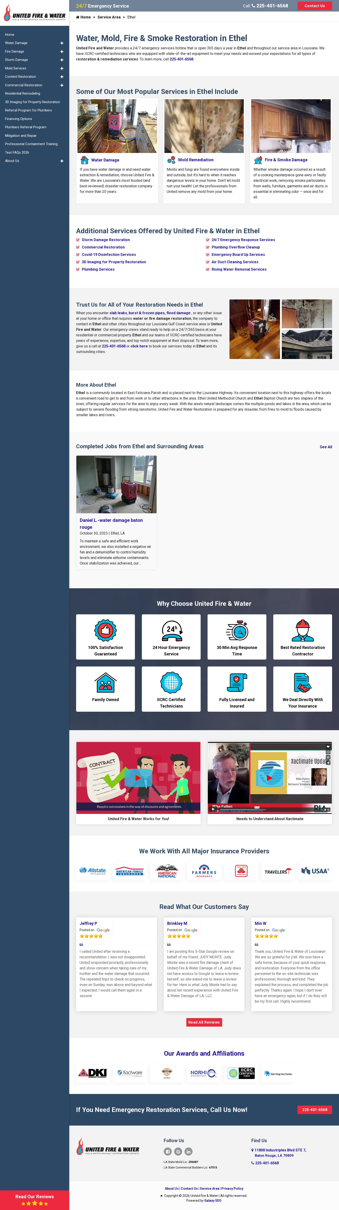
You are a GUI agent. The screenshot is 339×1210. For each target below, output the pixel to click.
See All (326, 447)
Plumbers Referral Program (25, 127)
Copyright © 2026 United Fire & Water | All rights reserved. (205, 1196)
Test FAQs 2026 (17, 152)
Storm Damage (16, 60)
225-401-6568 (271, 6)
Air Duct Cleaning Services (235, 262)
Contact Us (315, 6)
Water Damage (16, 43)
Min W (260, 923)
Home (85, 17)
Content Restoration (20, 77)
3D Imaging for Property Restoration (114, 262)
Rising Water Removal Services (239, 269)
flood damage (178, 313)
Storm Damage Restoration (106, 240)
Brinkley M (177, 923)
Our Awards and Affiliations (204, 1053)
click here (139, 346)
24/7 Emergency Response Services (243, 240)
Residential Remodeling (22, 93)
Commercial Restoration (103, 247)
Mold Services (15, 68)
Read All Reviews (204, 1022)
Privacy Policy (232, 1188)
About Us (172, 1188)
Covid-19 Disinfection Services (109, 254)
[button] (62, 43)
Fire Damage (14, 51)
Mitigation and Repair (21, 136)
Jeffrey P (88, 923)
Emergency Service (102, 6)
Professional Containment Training (31, 144)
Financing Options (18, 119)
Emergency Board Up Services (238, 254)
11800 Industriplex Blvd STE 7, (280, 1153)
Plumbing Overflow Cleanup (236, 247)
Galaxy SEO (212, 1200)
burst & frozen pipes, (148, 313)
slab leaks (118, 313)
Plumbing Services (98, 269)
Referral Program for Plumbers (28, 110)
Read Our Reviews (34, 1196)
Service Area (109, 17)
